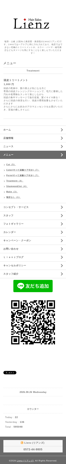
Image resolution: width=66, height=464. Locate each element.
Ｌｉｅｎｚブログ (13, 257)
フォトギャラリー (13, 223)
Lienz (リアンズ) (25, 461)
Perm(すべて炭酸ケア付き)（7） (22, 175)
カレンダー (9, 232)
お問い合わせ (11, 248)
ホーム (7, 129)
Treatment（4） (14, 181)
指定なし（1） (13, 197)
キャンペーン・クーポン (17, 240)
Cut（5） (11, 164)
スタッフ (8, 215)
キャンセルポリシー (14, 265)
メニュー (8, 154)
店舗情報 (8, 138)
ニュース (8, 146)
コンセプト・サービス (16, 207)
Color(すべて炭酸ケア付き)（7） (23, 170)
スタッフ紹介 (11, 273)
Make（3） (12, 192)
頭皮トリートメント (16, 80)
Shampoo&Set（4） (17, 186)
